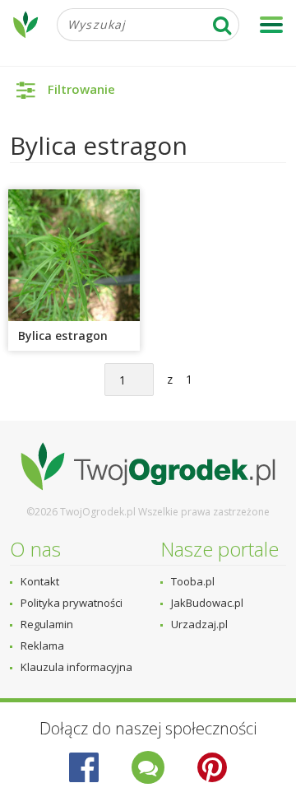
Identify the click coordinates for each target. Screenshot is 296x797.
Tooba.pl (193, 581)
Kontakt (40, 581)
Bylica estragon (63, 335)
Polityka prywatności (72, 602)
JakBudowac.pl (207, 602)
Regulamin (47, 624)
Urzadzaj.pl (199, 624)
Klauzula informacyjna (76, 667)
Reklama (42, 645)
